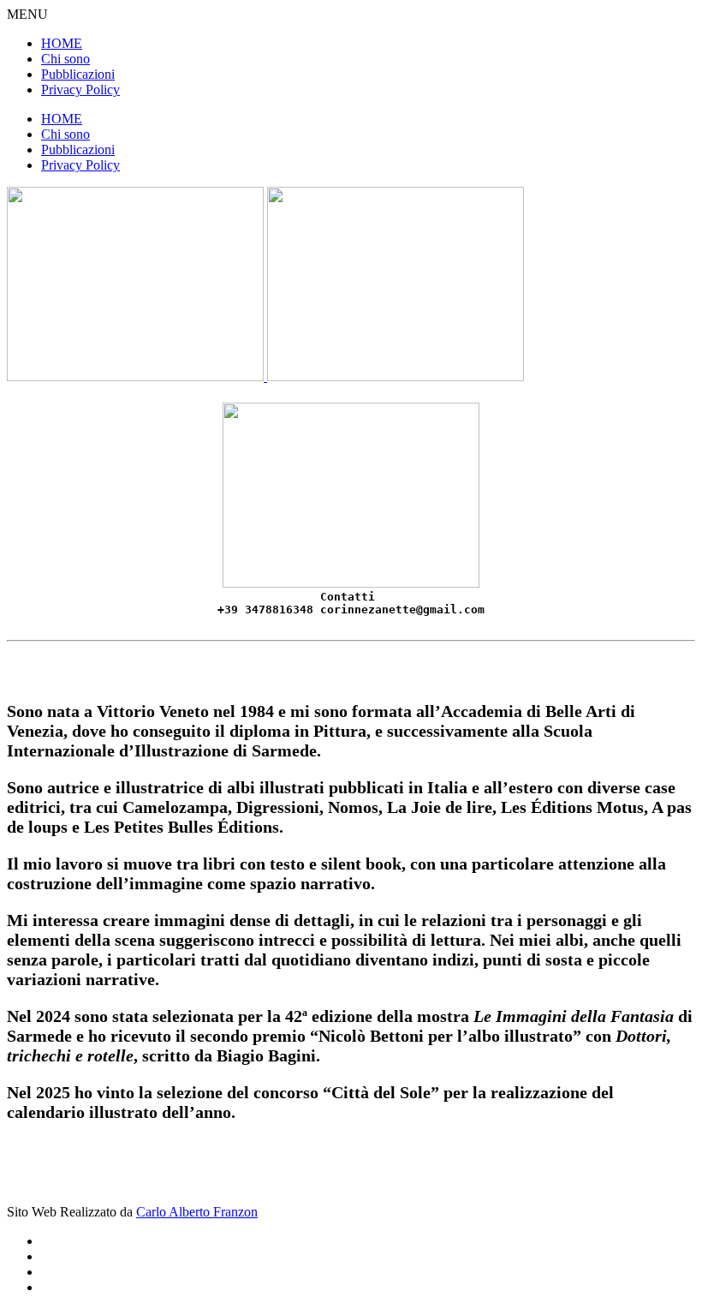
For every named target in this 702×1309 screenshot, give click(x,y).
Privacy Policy (80, 89)
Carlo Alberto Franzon (197, 1211)
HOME (61, 43)
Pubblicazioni (78, 74)
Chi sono (65, 58)
